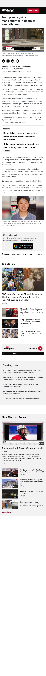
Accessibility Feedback (33, 254)
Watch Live (33, 11)
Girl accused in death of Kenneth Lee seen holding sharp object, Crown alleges (21, 147)
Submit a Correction (12, 254)
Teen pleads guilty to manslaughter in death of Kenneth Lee (18, 21)
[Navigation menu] (43, 10)
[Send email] (17, 61)
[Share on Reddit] (12, 61)
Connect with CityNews (11, 354)
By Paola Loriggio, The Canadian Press (17, 66)
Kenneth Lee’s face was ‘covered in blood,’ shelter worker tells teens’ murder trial (20, 136)
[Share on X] (3, 61)
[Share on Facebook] (8, 61)
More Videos (7, 512)
